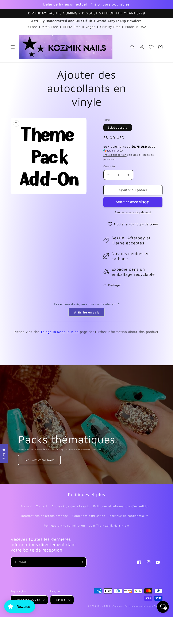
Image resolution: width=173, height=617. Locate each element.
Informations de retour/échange (44, 515)
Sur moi (25, 506)
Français (60, 599)
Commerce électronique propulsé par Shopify (137, 606)
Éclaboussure (118, 127)
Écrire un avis (91, 313)
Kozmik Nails (104, 606)
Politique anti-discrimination (64, 525)
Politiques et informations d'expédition (121, 506)
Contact (41, 506)
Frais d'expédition (115, 154)
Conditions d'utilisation (88, 515)
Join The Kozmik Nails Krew (109, 525)
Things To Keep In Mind (60, 332)
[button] (12, 47)
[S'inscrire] (81, 562)
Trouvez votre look (39, 460)
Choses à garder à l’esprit (70, 506)
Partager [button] (114, 285)
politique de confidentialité (129, 515)
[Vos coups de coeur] (151, 47)
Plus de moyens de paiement (133, 212)
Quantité (109, 166)
